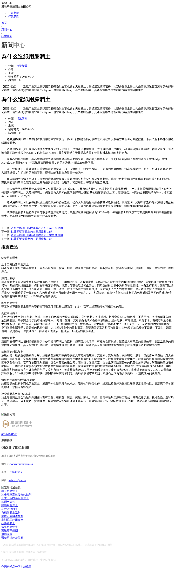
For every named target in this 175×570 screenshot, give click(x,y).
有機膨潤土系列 (11, 512)
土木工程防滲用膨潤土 (15, 498)
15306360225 (15, 472)
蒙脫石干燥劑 (9, 530)
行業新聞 (13, 16)
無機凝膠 (6, 534)
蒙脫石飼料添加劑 (12, 516)
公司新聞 (13, 12)
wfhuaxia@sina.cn (17, 480)
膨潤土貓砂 (8, 501)
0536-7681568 (9, 434)
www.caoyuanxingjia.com (21, 464)
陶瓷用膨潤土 (9, 505)
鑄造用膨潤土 (9, 491)
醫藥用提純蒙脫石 (12, 537)
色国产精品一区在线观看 (16, 566)
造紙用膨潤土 (9, 527)
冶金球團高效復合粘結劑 (16, 494)
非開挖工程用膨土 (12, 519)
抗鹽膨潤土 (8, 523)
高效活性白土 (9, 509)
